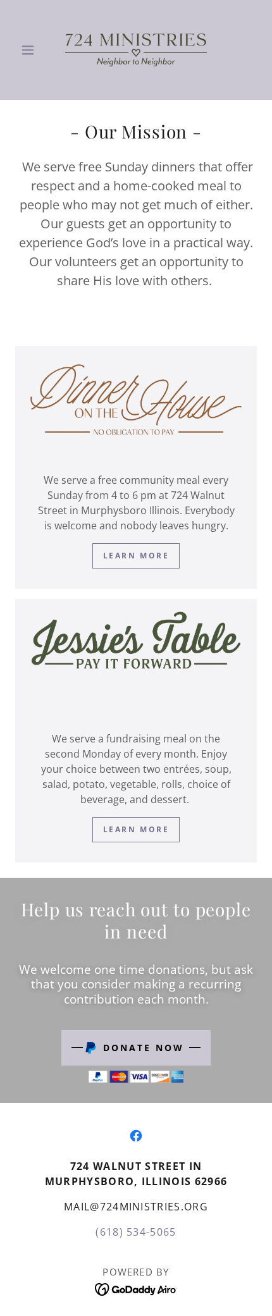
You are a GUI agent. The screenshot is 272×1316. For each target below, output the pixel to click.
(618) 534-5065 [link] (136, 1232)
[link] (136, 50)
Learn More (136, 829)
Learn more (136, 555)
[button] (33, 50)
